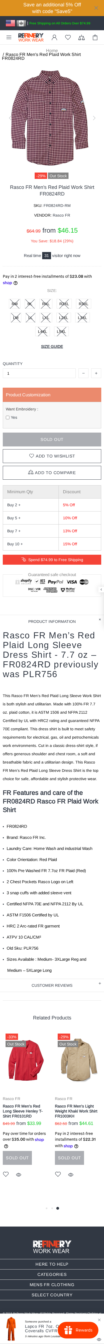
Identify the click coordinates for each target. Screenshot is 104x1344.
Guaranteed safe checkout (52, 574)
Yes (14, 417)
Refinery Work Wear (31, 37)
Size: (52, 290)
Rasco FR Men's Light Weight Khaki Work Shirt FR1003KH (76, 1111)
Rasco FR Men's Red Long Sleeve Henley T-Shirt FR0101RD (23, 1111)
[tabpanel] (26, 1112)
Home (52, 51)
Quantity (12, 363)
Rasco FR (11, 1098)
